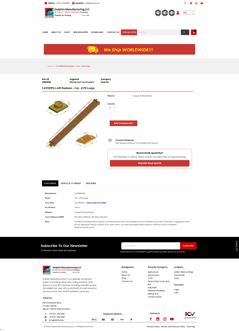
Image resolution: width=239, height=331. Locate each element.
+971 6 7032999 (62, 3)
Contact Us (127, 281)
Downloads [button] (97, 32)
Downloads (179, 275)
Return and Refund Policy (173, 326)
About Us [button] (56, 32)
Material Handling (156, 290)
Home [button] (45, 32)
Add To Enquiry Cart (123, 123)
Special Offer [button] (129, 32)
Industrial (152, 287)
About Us (126, 275)
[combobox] (164, 32)
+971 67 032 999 (57, 314)
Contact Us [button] (113, 32)
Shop (124, 278)
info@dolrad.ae (92, 3)
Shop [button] (67, 32)
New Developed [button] (80, 32)
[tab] (50, 183)
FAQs (176, 278)
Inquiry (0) (236, 246)
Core (150, 278)
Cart (176, 292)
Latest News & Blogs (183, 272)
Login (176, 289)
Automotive (153, 275)
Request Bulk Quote (149, 163)
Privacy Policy (153, 326)
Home (50, 66)
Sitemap (191, 326)
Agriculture (153, 272)
